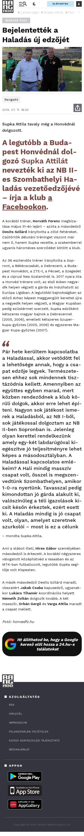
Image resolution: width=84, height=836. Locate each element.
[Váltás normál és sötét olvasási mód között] (34, 4)
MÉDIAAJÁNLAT (19, 749)
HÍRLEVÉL (15, 713)
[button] (78, 12)
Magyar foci (16, 20)
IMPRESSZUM (18, 722)
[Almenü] (23, 4)
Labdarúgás (30, 12)
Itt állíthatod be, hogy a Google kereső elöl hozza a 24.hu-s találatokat (47, 644)
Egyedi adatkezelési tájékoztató (34, 740)
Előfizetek (60, 3)
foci (71, 12)
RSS (11, 704)
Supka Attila (53, 12)
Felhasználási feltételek (28, 731)
